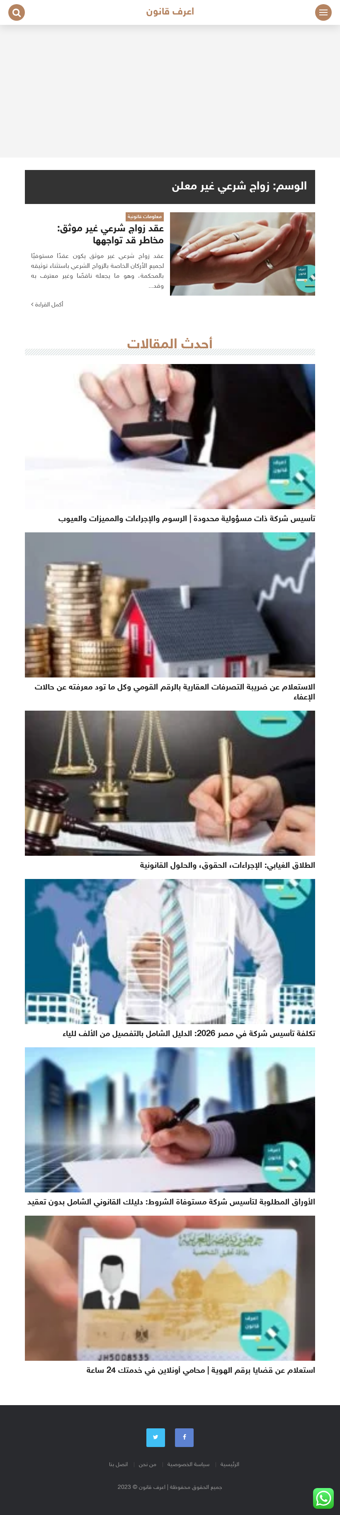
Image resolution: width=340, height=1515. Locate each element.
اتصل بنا (118, 1464)
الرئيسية (230, 1464)
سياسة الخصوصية (188, 1464)
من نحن (147, 1464)
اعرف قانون (170, 12)
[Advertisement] (170, 91)
